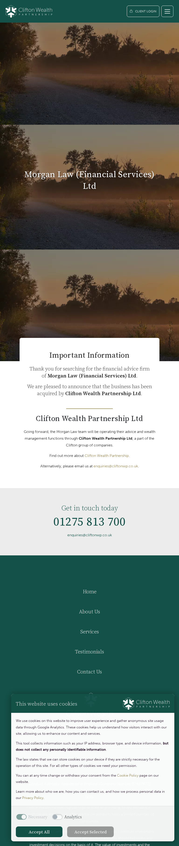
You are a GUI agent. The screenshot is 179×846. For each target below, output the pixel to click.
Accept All (39, 832)
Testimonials (89, 651)
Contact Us (89, 671)
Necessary (37, 817)
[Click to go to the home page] (29, 11)
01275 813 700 (89, 521)
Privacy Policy (32, 798)
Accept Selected (90, 832)
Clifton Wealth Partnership (107, 455)
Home (89, 591)
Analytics (73, 817)
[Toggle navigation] (167, 11)
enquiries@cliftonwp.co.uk (115, 466)
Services (89, 631)
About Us (89, 611)
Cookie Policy (127, 775)
